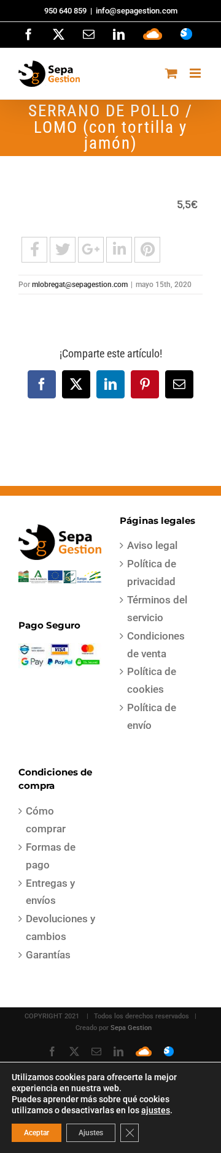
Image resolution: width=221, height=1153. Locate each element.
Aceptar (36, 1133)
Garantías (48, 955)
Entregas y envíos (50, 892)
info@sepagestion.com (136, 10)
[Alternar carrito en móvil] (171, 73)
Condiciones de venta (156, 645)
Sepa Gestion (131, 1028)
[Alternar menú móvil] (196, 73)
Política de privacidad (151, 573)
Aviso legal (152, 545)
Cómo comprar (46, 820)
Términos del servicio (157, 609)
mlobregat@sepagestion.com (80, 284)
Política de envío (151, 716)
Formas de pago (51, 856)
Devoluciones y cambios (60, 927)
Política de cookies (151, 680)
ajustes (155, 1110)
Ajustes (91, 1133)
